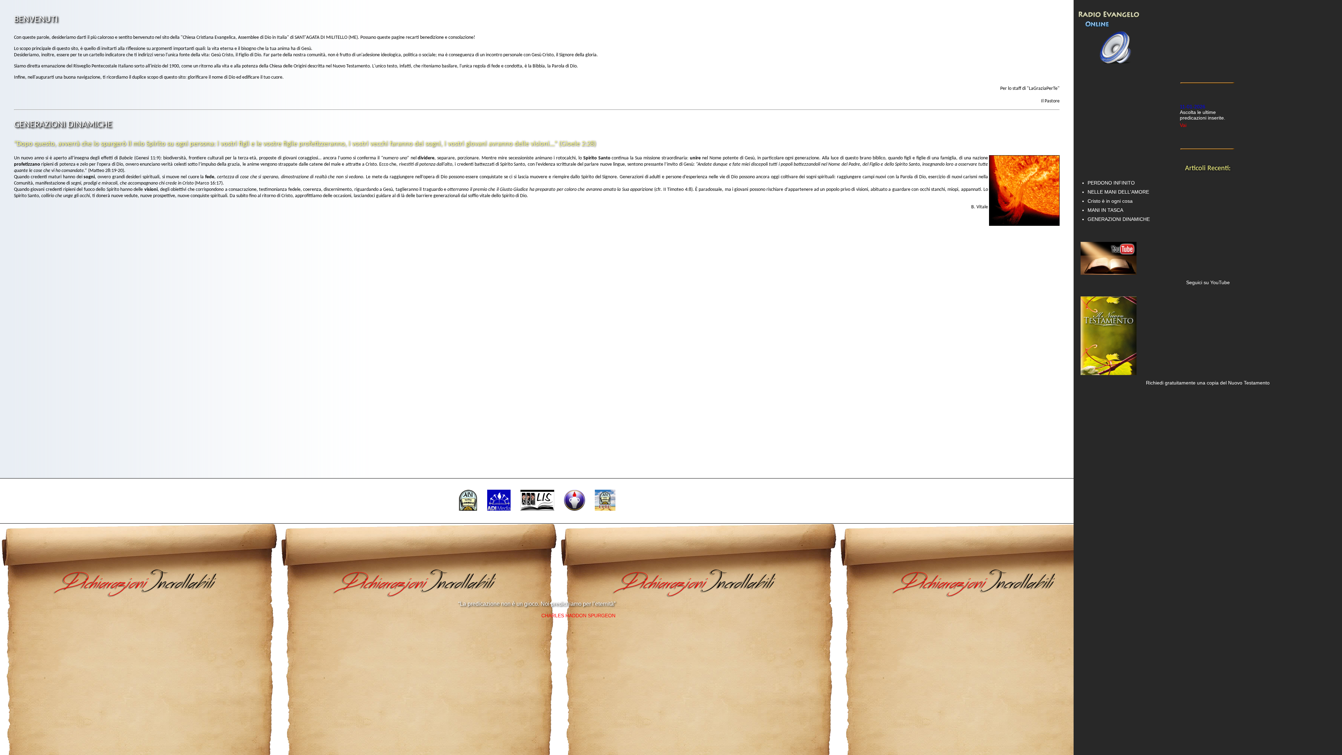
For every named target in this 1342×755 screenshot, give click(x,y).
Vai (1183, 107)
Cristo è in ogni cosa (1110, 201)
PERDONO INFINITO (1111, 183)
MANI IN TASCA (1105, 210)
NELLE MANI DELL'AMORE (1118, 192)
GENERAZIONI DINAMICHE (1119, 219)
